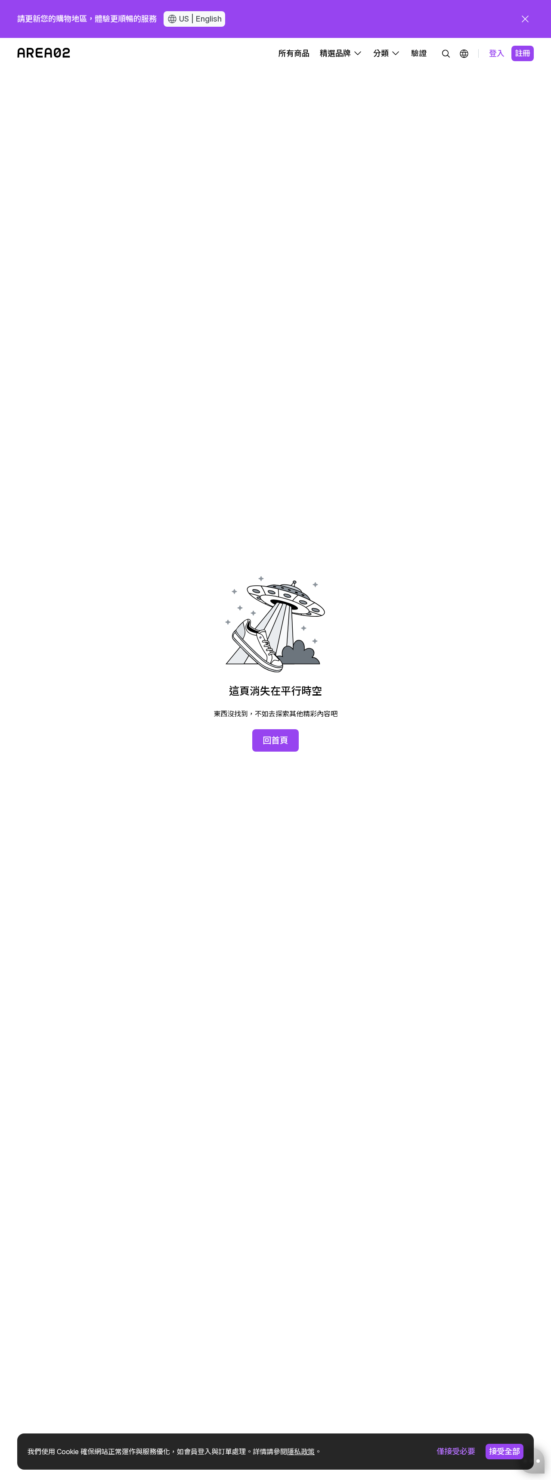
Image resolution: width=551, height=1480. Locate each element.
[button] (464, 53)
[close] (525, 19)
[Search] (446, 53)
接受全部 (504, 1451)
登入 (497, 53)
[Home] (43, 53)
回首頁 (275, 740)
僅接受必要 (455, 1451)
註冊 (522, 53)
